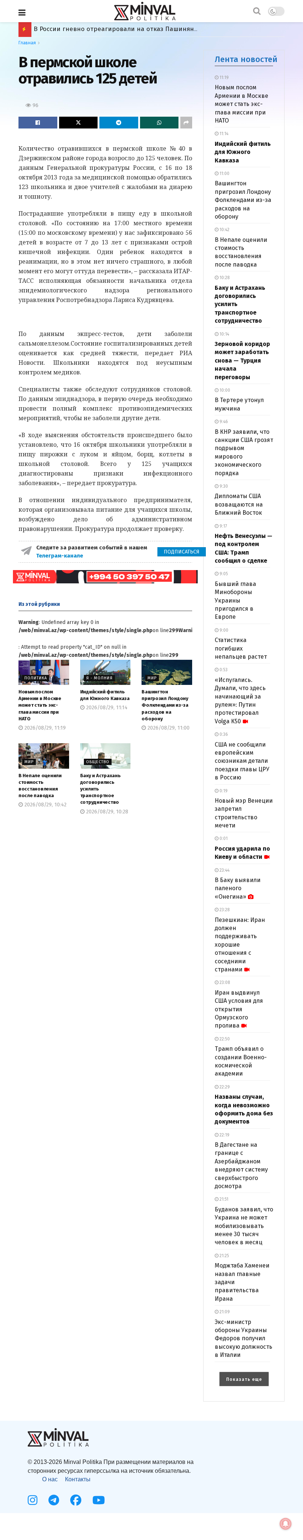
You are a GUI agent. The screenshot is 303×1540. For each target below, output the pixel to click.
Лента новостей (246, 59)
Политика (35, 678)
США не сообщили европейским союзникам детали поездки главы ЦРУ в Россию (242, 761)
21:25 (223, 1255)
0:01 (223, 838)
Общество (97, 761)
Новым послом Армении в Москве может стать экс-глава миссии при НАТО (39, 705)
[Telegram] (53, 1500)
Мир (152, 678)
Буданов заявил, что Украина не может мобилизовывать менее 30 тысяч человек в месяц (244, 1226)
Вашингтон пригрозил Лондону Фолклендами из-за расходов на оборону (165, 705)
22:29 (224, 1087)
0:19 (223, 790)
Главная (27, 42)
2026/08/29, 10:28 (106, 812)
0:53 (223, 669)
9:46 (223, 421)
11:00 (223, 173)
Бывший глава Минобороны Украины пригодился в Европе (235, 600)
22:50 (224, 1039)
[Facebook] (75, 1500)
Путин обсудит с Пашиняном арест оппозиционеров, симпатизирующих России (158, 29)
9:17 (222, 526)
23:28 (224, 909)
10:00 (224, 390)
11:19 (223, 77)
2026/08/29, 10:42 (45, 805)
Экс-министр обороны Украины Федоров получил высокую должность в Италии (243, 1338)
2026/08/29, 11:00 (168, 728)
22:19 (223, 1135)
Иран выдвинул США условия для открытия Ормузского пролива (239, 1009)
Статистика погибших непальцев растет (241, 648)
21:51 (223, 1199)
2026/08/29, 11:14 (106, 707)
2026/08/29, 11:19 (44, 728)
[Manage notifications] (286, 1524)
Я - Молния (99, 678)
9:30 (223, 486)
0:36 (223, 734)
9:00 (223, 630)
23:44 (223, 870)
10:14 (223, 334)
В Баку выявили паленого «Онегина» (238, 888)
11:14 (223, 133)
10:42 (223, 229)
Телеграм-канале (60, 555)
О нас (50, 1479)
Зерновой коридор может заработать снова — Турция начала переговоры (242, 360)
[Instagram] (32, 1500)
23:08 (224, 982)
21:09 (224, 1311)
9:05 (223, 573)
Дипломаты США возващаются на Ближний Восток (239, 504)
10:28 (224, 277)
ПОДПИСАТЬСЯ (182, 552)
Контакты (78, 1479)
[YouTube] (98, 1500)
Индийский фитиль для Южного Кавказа (243, 152)
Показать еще (244, 1379)
